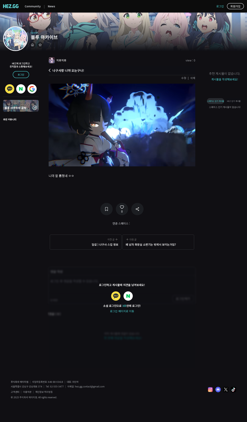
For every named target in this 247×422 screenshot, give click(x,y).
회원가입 (235, 6)
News (51, 6)
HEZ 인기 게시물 (234, 101)
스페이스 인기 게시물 (215, 101)
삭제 (192, 78)
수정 (183, 78)
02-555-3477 (57, 386)
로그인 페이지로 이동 (122, 311)
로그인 (220, 6)
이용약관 (27, 391)
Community (33, 6)
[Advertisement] (122, 257)
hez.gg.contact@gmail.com (90, 386)
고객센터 (15, 391)
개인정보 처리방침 (44, 391)
